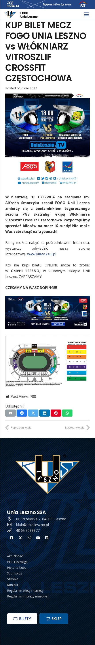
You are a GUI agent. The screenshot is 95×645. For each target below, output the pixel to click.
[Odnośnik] (21, 14)
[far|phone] (11, 530)
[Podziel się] (22, 413)
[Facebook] (11, 537)
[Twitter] (20, 537)
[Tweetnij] (33, 413)
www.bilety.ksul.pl (41, 254)
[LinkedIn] (46, 537)
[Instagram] (29, 537)
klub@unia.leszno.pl (32, 524)
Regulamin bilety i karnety (25, 590)
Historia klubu (17, 567)
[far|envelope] (11, 525)
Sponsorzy (14, 573)
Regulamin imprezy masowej (27, 596)
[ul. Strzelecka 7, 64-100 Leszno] (11, 519)
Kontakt (12, 585)
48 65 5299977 (28, 530)
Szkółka (12, 579)
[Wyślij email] (10, 413)
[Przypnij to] (56, 413)
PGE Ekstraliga (17, 562)
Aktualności (15, 556)
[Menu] (86, 14)
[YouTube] (38, 537)
